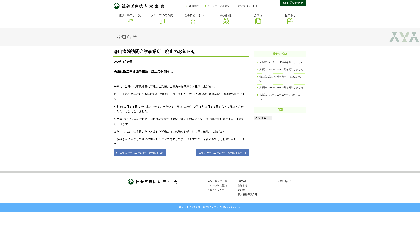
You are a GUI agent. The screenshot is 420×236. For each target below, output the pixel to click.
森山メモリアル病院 (218, 6)
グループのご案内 (162, 15)
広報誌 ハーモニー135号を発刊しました (142, 152)
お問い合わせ (294, 2)
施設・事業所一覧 (130, 15)
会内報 (258, 15)
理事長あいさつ (194, 15)
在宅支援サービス (248, 6)
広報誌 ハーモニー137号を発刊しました (221, 152)
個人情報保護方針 (247, 194)
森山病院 (194, 6)
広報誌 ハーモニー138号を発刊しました (281, 62)
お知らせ (290, 15)
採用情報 (226, 15)
